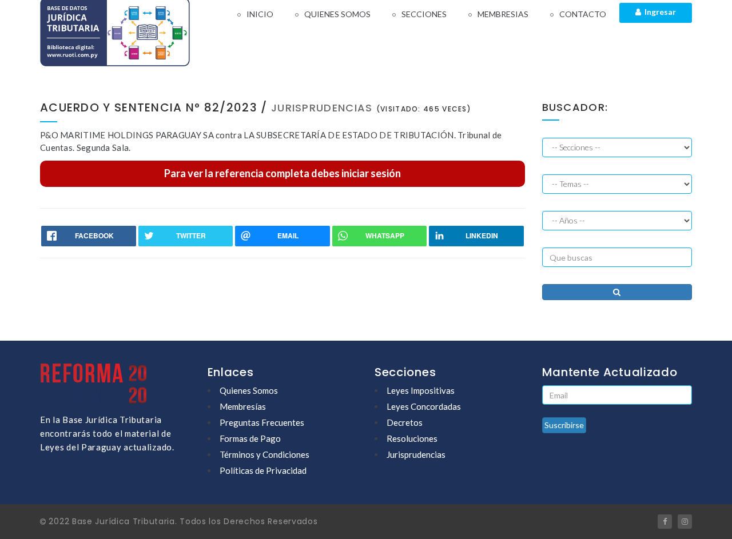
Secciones (424, 14)
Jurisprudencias (416, 454)
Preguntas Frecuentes (262, 422)
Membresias (503, 14)
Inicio (259, 14)
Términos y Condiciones (264, 454)
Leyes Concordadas (424, 406)
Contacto (582, 14)
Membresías (243, 406)
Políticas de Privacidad (263, 470)
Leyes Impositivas (421, 390)
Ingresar (658, 12)
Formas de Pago (250, 438)
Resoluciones (412, 438)
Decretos (405, 422)
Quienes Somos (337, 14)
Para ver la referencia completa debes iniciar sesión (282, 173)
